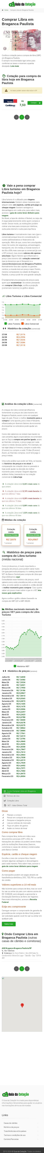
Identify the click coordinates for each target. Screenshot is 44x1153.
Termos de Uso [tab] (13, 796)
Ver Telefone (9, 951)
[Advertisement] (22, 155)
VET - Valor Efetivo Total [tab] (17, 805)
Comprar (34, 103)
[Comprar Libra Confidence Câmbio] (10, 102)
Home (6, 10)
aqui (18, 577)
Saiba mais (8, 924)
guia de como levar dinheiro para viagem (20, 866)
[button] (22, 1005)
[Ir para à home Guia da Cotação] (22, 4)
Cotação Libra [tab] (13, 801)
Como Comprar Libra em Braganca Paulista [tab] (20, 792)
